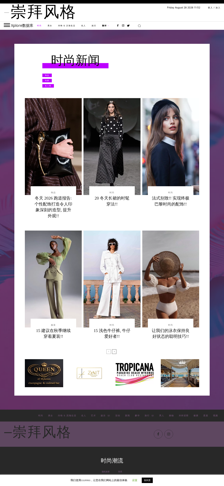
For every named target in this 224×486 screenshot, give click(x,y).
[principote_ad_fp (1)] (180, 373)
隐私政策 (106, 471)
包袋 (47, 80)
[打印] (134, 373)
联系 (120, 471)
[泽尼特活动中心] (89, 373)
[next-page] (114, 351)
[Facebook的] (117, 25)
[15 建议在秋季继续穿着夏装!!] (53, 279)
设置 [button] (134, 480)
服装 (53, 325)
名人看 (48, 85)
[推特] (128, 25)
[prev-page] (108, 351)
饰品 (47, 75)
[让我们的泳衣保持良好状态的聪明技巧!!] (170, 279)
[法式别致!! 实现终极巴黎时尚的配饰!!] (170, 146)
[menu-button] (7, 25)
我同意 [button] (147, 480)
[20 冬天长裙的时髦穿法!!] (111, 146)
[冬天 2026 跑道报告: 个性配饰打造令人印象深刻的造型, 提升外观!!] (53, 146)
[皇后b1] (44, 373)
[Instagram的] (123, 25)
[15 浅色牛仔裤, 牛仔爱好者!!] (111, 279)
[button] (139, 26)
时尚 (112, 192)
